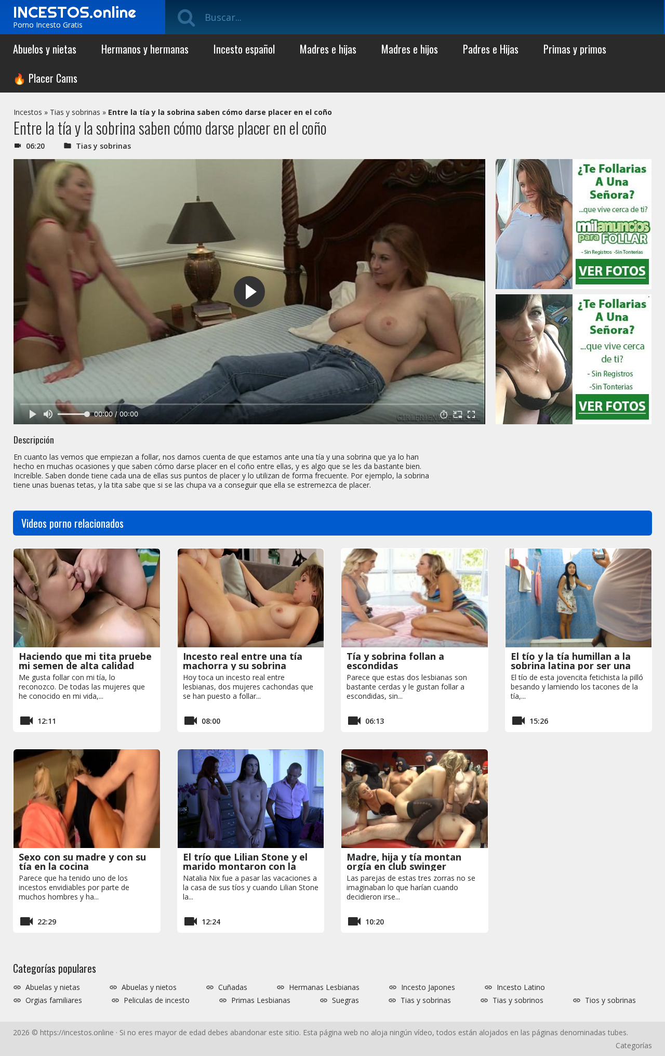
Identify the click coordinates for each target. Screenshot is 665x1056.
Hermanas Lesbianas (324, 987)
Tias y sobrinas (75, 112)
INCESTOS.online (74, 12)
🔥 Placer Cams (45, 78)
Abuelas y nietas (52, 987)
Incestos (28, 112)
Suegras (345, 1000)
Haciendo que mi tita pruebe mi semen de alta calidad (85, 661)
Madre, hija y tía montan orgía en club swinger (404, 861)
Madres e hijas (328, 49)
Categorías (634, 1045)
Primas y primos (574, 49)
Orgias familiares (53, 1000)
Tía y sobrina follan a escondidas (395, 661)
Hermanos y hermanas (145, 49)
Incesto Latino (521, 987)
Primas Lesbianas (260, 1000)
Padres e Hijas (490, 49)
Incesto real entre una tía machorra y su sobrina (242, 661)
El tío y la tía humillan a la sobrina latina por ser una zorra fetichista (571, 665)
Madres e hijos (409, 49)
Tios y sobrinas (610, 1000)
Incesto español (244, 49)
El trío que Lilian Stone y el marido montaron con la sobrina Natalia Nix (245, 866)
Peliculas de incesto (157, 1000)
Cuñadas (232, 987)
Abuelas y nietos (149, 987)
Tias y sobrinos (518, 1000)
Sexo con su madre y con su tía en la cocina (82, 861)
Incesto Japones (428, 987)
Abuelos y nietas (44, 49)
